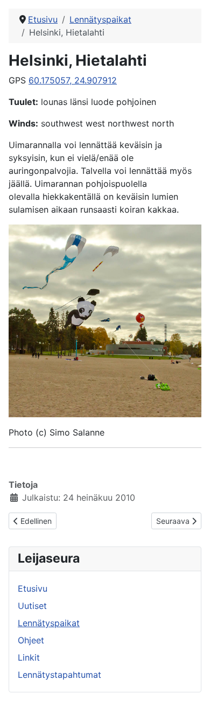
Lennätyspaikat (49, 623)
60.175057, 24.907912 (73, 80)
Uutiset (32, 605)
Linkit (29, 657)
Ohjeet (31, 640)
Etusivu (32, 588)
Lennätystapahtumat (59, 674)
